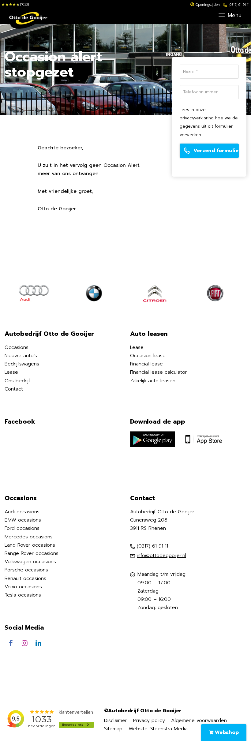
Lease (11, 372)
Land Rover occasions (30, 545)
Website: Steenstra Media (158, 728)
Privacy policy (149, 720)
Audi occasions (22, 511)
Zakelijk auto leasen (152, 380)
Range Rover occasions (31, 553)
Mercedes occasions (29, 537)
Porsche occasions (26, 570)
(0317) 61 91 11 (239, 4)
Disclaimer (115, 720)
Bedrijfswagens (22, 364)
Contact (14, 389)
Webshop (226, 732)
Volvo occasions (23, 586)
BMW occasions (23, 520)
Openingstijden (208, 4)
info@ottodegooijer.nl (161, 555)
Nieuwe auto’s (21, 355)
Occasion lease (148, 355)
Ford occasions (22, 528)
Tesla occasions (23, 595)
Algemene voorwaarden (199, 720)
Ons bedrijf (17, 380)
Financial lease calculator (158, 372)
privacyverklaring (197, 118)
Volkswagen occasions (30, 561)
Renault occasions (25, 578)
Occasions (16, 347)
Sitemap (113, 728)
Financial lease (146, 364)
